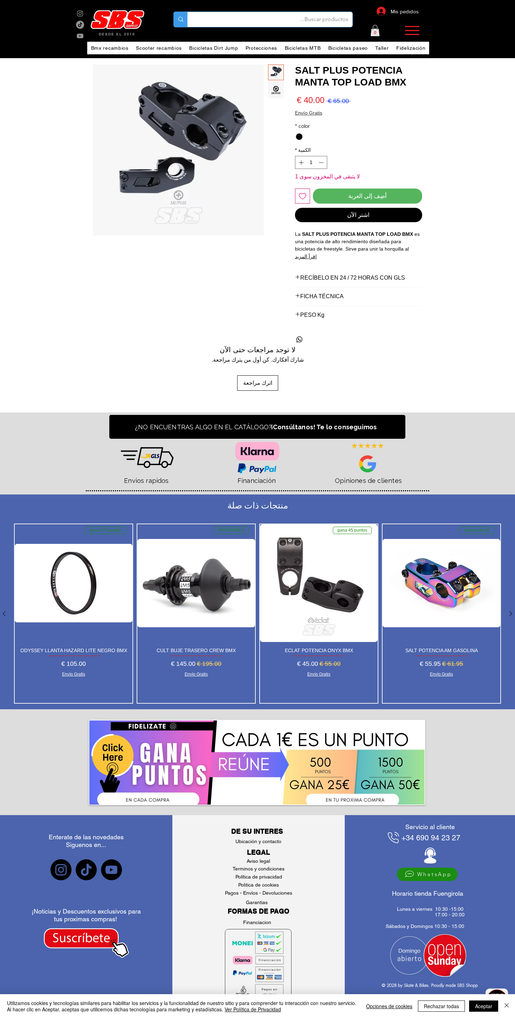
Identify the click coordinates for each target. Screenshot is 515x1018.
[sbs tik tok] (80, 25)
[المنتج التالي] (4, 613)
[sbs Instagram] (80, 13)
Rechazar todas (441, 1006)
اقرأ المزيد (306, 256)
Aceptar (483, 1006)
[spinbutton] (311, 162)
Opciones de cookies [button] (389, 1006)
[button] (375, 30)
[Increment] (300, 162)
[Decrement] (321, 162)
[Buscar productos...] (180, 19)
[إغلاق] (506, 1006)
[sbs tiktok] (86, 869)
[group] (257, 614)
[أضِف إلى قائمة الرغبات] (302, 196)
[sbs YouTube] (80, 36)
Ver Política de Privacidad (253, 1009)
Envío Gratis (308, 113)
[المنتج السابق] (511, 613)
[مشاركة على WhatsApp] (299, 339)
